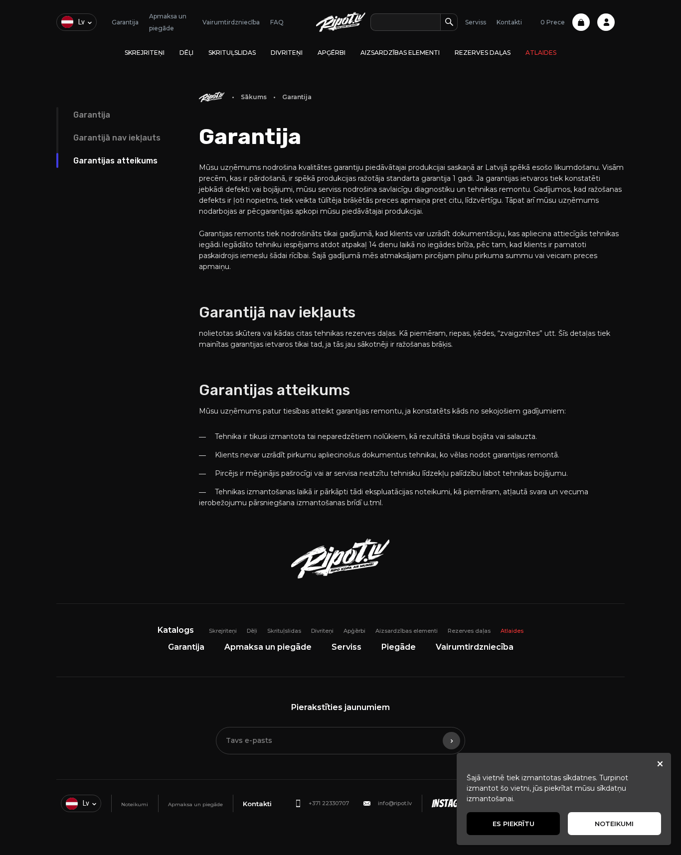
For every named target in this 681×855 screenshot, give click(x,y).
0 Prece (552, 22)
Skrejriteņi (145, 52)
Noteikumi (134, 804)
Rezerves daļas (483, 52)
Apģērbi (331, 52)
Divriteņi (287, 52)
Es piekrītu (513, 824)
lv (81, 22)
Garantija (125, 22)
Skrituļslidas (232, 52)
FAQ (277, 22)
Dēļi (186, 52)
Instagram (453, 803)
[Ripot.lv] (340, 22)
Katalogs (176, 630)
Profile (606, 22)
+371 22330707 (329, 803)
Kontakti (509, 22)
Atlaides (540, 52)
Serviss (475, 22)
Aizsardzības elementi (400, 52)
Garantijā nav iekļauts (117, 137)
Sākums (254, 97)
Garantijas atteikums (115, 160)
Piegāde (398, 647)
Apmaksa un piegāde (268, 647)
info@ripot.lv (395, 803)
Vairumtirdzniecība (231, 22)
